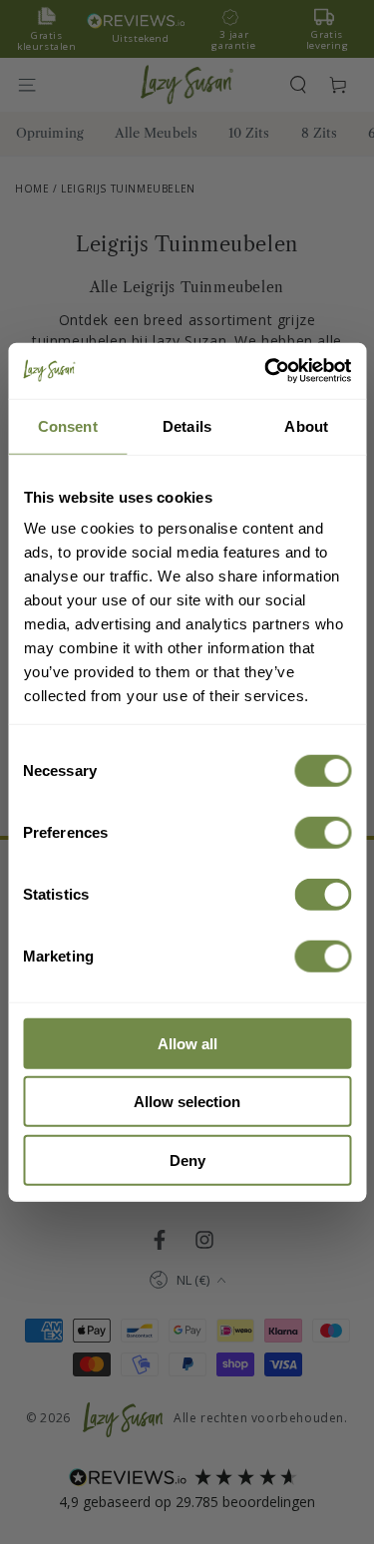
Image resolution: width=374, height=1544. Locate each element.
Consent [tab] (68, 425)
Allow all (187, 1042)
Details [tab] (187, 425)
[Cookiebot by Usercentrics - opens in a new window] (266, 371)
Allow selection (187, 1101)
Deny (187, 1159)
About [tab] (306, 425)
